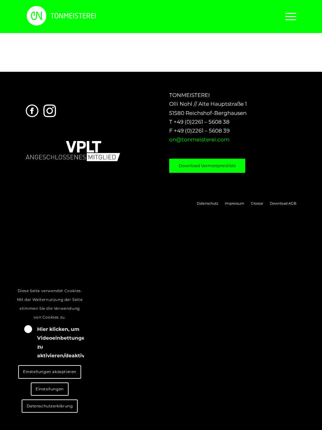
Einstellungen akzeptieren (49, 371)
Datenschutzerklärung (50, 406)
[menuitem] (288, 16)
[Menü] (288, 16)
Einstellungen (50, 389)
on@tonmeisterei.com (199, 139)
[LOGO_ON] (82, 15)
